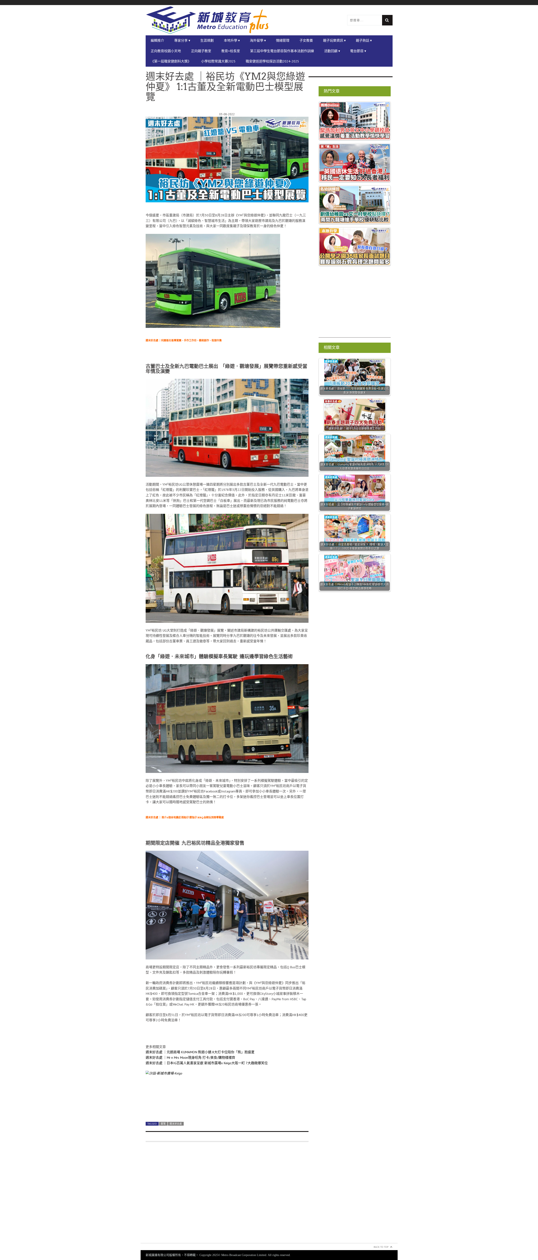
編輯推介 (157, 40)
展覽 (163, 1123)
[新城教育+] (207, 20)
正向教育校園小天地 (166, 51)
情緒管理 (282, 40)
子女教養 (306, 40)
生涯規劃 (207, 40)
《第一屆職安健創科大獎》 (171, 61)
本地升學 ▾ (232, 40)
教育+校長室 (230, 51)
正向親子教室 (201, 51)
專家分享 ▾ (182, 40)
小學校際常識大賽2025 (218, 61)
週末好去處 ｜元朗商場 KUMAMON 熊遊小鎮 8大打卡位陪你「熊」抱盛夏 (200, 1052)
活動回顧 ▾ (332, 51)
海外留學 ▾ (258, 40)
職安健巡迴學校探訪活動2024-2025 (272, 61)
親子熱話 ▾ (364, 40)
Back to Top (381, 1246)
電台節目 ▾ (358, 51)
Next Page (227, 1108)
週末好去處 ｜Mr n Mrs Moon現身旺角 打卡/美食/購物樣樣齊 (190, 1057)
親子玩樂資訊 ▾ (334, 40)
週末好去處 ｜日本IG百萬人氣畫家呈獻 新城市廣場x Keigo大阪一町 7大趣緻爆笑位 (207, 1063)
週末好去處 (176, 1123)
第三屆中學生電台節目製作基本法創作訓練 (282, 51)
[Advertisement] (227, 1195)
